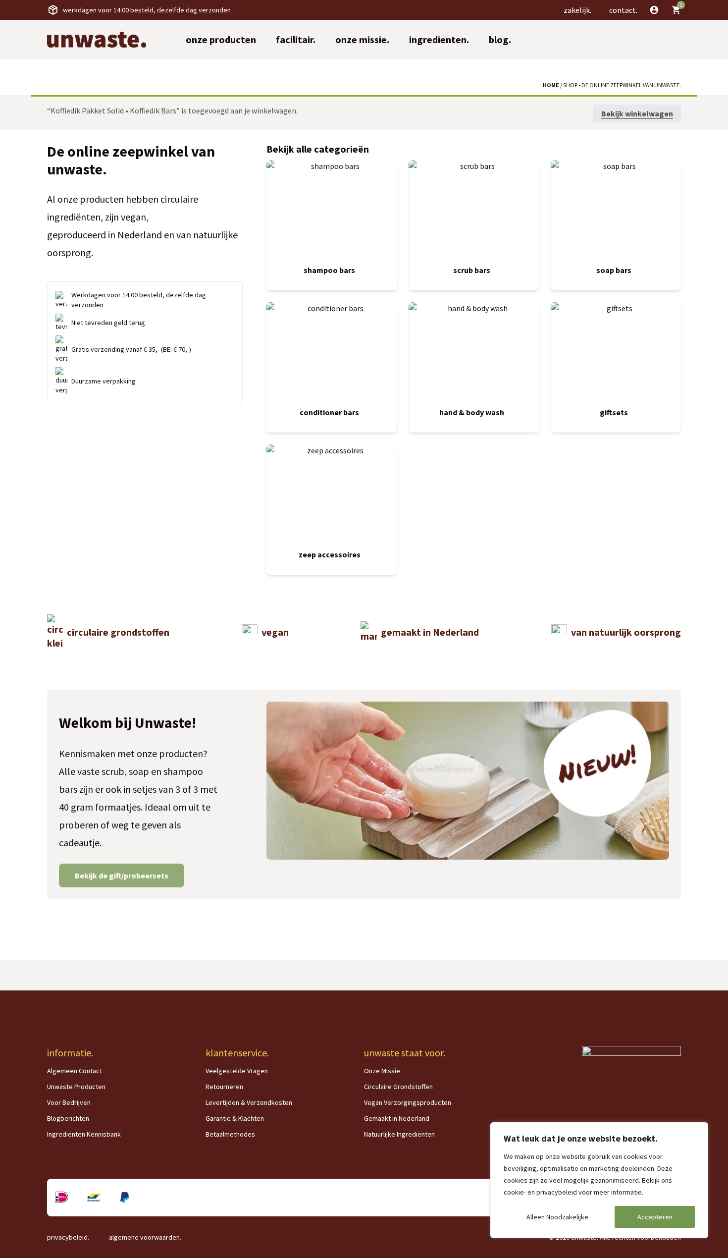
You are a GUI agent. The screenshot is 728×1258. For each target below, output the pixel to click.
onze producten (221, 39)
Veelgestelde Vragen (237, 1070)
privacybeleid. (68, 1237)
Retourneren (224, 1086)
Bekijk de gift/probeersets (121, 875)
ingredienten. (439, 39)
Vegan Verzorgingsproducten (407, 1102)
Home (551, 85)
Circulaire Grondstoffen (398, 1086)
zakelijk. (577, 10)
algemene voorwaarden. (145, 1237)
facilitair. (295, 39)
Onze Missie (382, 1070)
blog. (500, 39)
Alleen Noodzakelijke (557, 1216)
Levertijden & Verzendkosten (249, 1102)
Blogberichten (68, 1118)
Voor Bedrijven (69, 1102)
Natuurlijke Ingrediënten (399, 1134)
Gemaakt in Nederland (396, 1118)
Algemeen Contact (74, 1070)
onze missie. (362, 39)
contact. (623, 10)
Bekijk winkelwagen (637, 113)
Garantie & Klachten (235, 1118)
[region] (599, 1180)
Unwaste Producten (76, 1086)
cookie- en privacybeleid (540, 1192)
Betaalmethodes (230, 1134)
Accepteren (655, 1216)
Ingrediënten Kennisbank (84, 1134)
